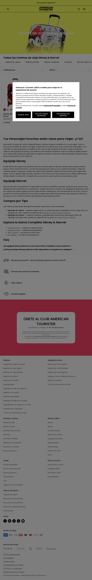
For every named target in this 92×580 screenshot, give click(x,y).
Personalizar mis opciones (63, 115)
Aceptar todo (23, 115)
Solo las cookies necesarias (41, 115)
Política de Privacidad (52, 106)
